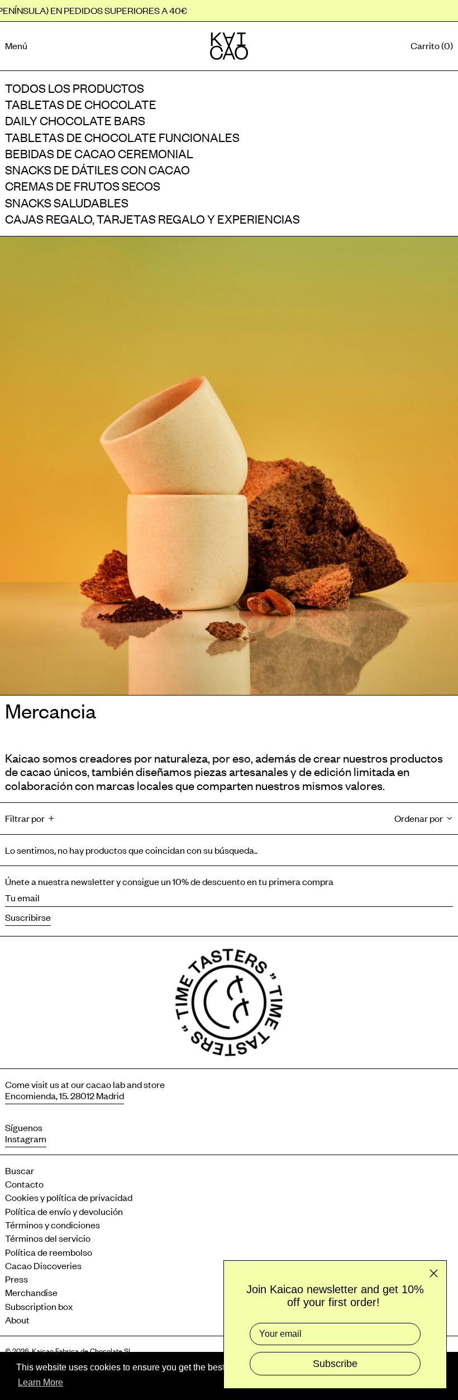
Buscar (19, 1170)
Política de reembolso (49, 1252)
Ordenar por (418, 818)
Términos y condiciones (52, 1224)
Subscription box (39, 1306)
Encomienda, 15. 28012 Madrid (64, 1095)
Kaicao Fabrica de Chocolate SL (82, 1350)
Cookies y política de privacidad (68, 1197)
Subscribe (335, 1363)
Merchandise (31, 1292)
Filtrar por (25, 818)
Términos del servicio (47, 1238)
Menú (16, 45)
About (17, 1319)
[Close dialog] (433, 1273)
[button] (432, 45)
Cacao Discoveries (43, 1265)
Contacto (24, 1183)
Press (16, 1279)
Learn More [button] (40, 1382)
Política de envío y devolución (64, 1211)
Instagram (25, 1138)
